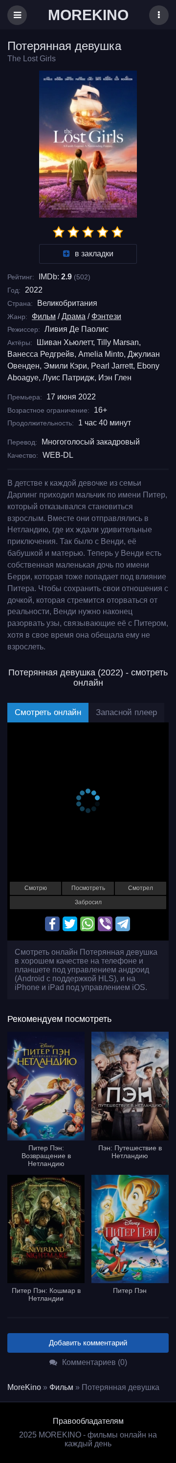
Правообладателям (88, 1421)
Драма (74, 316)
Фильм (44, 316)
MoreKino (24, 1387)
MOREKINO (88, 15)
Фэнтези (106, 316)
